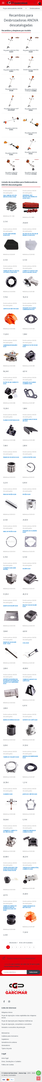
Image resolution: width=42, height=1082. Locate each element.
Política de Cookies (8, 1065)
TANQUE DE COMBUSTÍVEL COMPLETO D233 (31, 868)
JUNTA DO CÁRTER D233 (30, 794)
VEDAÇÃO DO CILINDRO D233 (30, 531)
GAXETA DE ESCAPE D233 (10, 606)
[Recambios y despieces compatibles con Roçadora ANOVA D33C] (31, 123)
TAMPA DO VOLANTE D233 (11, 757)
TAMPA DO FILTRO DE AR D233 (30, 345)
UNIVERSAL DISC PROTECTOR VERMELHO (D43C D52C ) (30, 197)
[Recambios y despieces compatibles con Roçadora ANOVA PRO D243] (31, 43)
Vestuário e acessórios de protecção (13, 1027)
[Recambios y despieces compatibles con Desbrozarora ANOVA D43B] (31, 62)
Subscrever (33, 972)
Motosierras (5, 1033)
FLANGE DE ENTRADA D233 (11, 420)
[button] (35, 2)
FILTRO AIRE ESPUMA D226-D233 (9, 234)
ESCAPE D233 (26, 568)
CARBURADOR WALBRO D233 (10, 345)
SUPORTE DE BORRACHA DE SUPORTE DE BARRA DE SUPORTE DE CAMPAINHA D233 (11, 681)
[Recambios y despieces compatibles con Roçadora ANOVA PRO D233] (11, 43)
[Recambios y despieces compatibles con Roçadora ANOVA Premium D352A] (11, 165)
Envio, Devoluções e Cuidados (11, 1061)
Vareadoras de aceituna (9, 1042)
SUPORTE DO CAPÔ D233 (30, 720)
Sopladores (5, 1039)
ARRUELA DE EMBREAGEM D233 (30, 757)
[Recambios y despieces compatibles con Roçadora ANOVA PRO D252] (11, 62)
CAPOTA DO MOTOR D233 (11, 308)
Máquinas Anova (7, 1012)
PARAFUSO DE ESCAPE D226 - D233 (9, 643)
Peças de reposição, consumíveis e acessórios (17, 1024)
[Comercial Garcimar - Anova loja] (14, 2)
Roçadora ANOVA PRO (11, 51)
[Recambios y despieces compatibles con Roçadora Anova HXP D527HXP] (11, 101)
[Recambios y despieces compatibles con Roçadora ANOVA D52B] (11, 81)
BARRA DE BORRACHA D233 (11, 720)
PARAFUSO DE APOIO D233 (11, 457)
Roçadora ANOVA (11, 89)
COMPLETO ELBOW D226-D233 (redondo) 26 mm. (30, 271)
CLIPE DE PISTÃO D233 (29, 457)
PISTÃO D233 (26, 494)
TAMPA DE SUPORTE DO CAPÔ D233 (30, 680)
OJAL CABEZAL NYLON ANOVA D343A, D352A (10, 196)
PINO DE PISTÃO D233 (9, 494)
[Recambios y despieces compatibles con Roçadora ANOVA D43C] (11, 121)
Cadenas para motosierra (10, 1036)
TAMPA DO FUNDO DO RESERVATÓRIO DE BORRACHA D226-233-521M (10, 908)
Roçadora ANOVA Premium (31, 90)
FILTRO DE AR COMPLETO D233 (10, 383)
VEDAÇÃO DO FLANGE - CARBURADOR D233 (29, 308)
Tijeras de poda (7, 1048)
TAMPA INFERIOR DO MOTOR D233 (29, 906)
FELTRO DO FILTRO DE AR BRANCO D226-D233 (30, 234)
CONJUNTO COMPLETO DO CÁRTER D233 (10, 831)
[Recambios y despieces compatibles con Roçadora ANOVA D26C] (11, 145)
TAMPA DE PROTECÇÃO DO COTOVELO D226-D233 (11, 271)
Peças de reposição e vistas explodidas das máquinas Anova (19, 1017)
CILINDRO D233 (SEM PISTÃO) (9, 568)
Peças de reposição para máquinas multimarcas (17, 1021)
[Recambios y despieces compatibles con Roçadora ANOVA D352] (31, 101)
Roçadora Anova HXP (11, 109)
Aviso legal (5, 1058)
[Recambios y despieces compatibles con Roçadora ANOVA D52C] (31, 145)
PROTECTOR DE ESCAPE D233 (30, 605)
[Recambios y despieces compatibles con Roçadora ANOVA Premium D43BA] (31, 82)
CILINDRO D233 (7, 794)
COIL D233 (26, 643)
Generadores (6, 1045)
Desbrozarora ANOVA (30, 70)
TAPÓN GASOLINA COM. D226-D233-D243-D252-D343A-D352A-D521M (10, 869)
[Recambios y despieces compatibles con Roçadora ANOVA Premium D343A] (31, 165)
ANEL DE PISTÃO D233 (9, 531)
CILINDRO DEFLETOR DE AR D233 (30, 420)
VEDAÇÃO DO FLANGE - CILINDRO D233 (29, 383)
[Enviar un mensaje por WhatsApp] (38, 1073)
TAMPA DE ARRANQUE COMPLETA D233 (29, 831)
